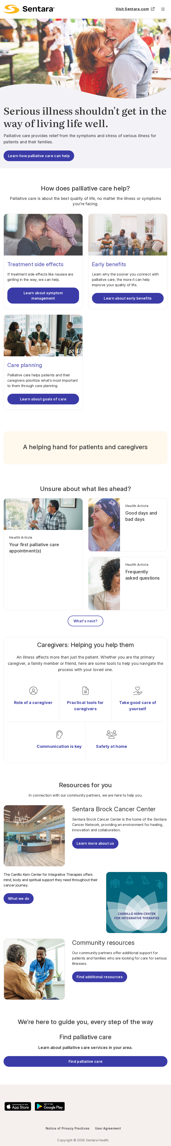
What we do (18, 898)
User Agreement (108, 1128)
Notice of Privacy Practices (68, 1128)
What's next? (85, 621)
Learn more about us (95, 843)
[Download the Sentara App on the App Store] (17, 1106)
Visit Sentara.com (132, 9)
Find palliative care (85, 1061)
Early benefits (109, 264)
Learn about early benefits (128, 298)
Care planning (24, 365)
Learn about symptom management (43, 295)
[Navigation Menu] (163, 9)
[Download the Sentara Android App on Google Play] (50, 1106)
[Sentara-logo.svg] (29, 9)
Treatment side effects (35, 264)
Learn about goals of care (43, 399)
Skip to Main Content (7, 6)
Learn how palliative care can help (39, 156)
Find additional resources (100, 977)
